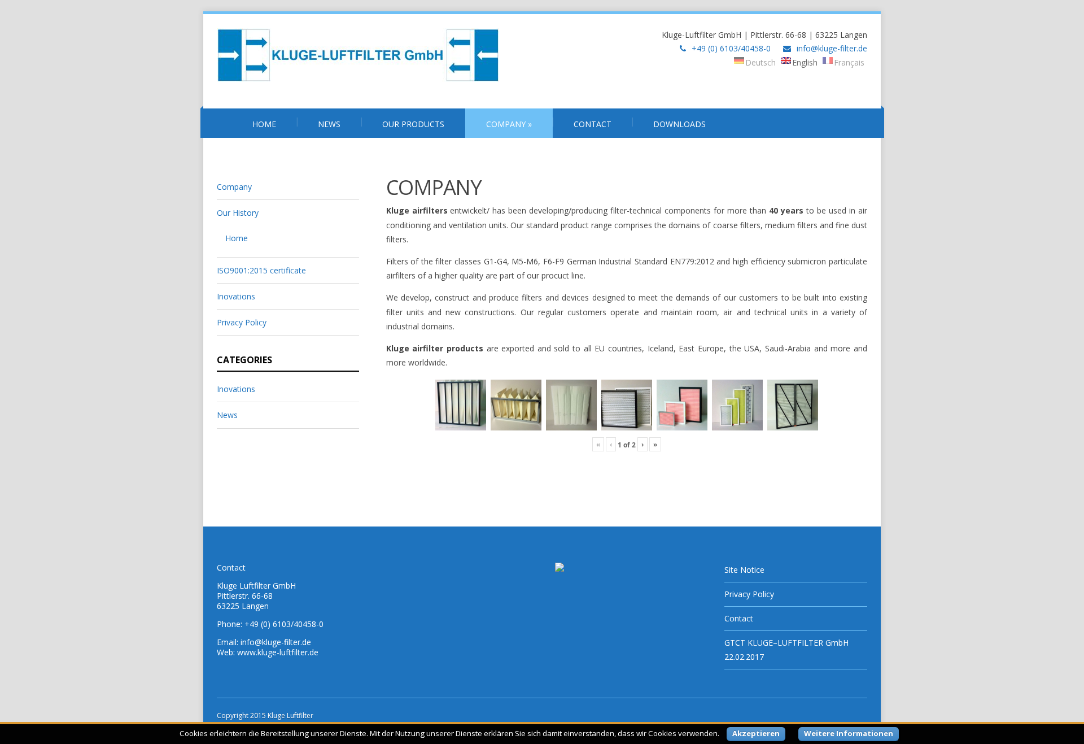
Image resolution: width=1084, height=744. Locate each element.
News (329, 124)
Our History (238, 212)
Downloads (679, 124)
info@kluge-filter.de (832, 48)
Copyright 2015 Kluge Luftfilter (265, 715)
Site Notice (744, 569)
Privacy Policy (241, 322)
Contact (592, 124)
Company (509, 124)
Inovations (236, 296)
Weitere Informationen (848, 733)
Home (264, 124)
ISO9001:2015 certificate (261, 270)
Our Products (413, 124)
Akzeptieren (756, 733)
